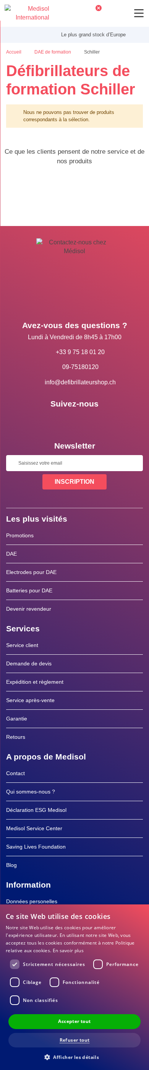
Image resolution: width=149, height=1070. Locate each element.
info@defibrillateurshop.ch (80, 382)
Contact (15, 773)
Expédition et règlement (34, 682)
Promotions (20, 535)
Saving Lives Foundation (36, 847)
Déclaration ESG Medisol (36, 810)
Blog (11, 865)
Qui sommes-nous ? (30, 792)
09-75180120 (80, 367)
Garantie (16, 719)
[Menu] (138, 13)
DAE (11, 554)
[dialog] (74, 987)
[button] (74, 1056)
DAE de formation (53, 52)
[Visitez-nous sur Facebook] (52, 421)
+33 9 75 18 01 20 (80, 352)
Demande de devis (29, 663)
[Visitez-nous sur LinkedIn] (74, 421)
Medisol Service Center (34, 828)
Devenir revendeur (28, 609)
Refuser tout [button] (75, 1040)
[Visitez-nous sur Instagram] (97, 421)
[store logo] (27, 13)
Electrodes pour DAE (31, 572)
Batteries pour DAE (29, 590)
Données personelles (31, 901)
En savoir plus (68, 950)
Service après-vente (30, 700)
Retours (15, 737)
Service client (22, 645)
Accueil (14, 52)
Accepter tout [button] (74, 1021)
